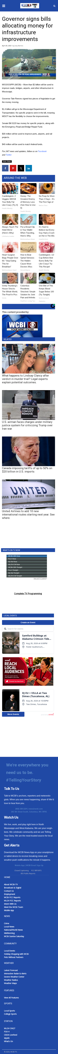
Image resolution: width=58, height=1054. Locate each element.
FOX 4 (6, 1031)
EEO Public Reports (28, 873)
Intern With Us (10, 904)
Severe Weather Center (14, 976)
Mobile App (19, 865)
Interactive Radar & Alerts (15, 973)
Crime (6, 923)
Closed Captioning (21, 870)
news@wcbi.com (36, 809)
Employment (9, 894)
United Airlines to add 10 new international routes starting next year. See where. (28, 515)
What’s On (8, 1041)
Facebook (42, 151)
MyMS (7, 1038)
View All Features (11, 997)
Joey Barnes (19, 46)
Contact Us (9, 891)
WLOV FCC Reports (12, 900)
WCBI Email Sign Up (34, 865)
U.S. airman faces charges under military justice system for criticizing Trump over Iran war (27, 425)
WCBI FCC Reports (12, 897)
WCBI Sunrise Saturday (14, 936)
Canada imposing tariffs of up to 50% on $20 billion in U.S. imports (27, 470)
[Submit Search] (54, 6)
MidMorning (9, 933)
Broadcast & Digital (12, 887)
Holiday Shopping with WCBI (16, 954)
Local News (9, 926)
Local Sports (9, 1010)
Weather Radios (11, 980)
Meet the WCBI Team (13, 907)
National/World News (13, 930)
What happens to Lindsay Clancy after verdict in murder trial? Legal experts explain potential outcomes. (25, 379)
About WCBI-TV (11, 884)
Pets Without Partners (13, 957)
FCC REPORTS (36, 870)
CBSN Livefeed (10, 1035)
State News (7, 161)
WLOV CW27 (9, 1028)
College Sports (10, 1014)
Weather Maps (10, 983)
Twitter (9, 155)
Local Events (9, 950)
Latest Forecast (11, 970)
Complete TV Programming (28, 593)
